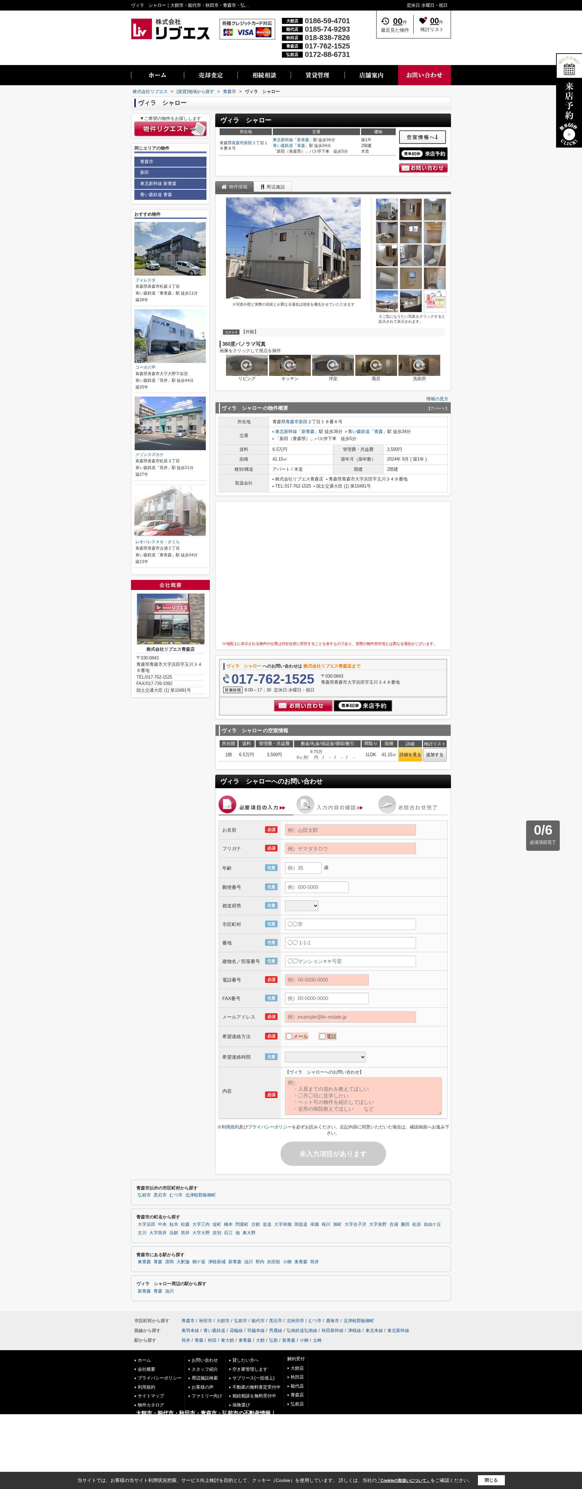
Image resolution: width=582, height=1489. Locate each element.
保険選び (241, 1404)
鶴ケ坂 (198, 1262)
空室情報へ (421, 137)
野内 (260, 1262)
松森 (185, 1224)
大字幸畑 (283, 1224)
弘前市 (144, 1195)
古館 (255, 1224)
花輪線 (236, 1330)
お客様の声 (203, 1387)
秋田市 (205, 1320)
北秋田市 (295, 1320)
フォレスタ (145, 280)
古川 (142, 1233)
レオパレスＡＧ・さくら (157, 541)
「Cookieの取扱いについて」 (403, 1480)
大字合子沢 (355, 1224)
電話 (331, 1036)
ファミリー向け (207, 1395)
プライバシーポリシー (270, 1126)
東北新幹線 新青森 (158, 183)
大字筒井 (158, 1233)
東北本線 (374, 1330)
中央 (162, 1224)
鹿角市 (332, 1320)
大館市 (223, 1320)
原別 (217, 1233)
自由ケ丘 (432, 1224)
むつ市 (176, 1195)
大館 (260, 1340)
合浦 (393, 1224)
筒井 (185, 1233)
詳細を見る (410, 754)
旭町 (337, 1224)
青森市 (238, 143)
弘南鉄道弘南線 (302, 1330)
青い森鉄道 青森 (156, 194)
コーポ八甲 (145, 367)
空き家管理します (249, 1369)
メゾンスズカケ (149, 454)
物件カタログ (151, 1404)
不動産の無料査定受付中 (256, 1387)
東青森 (144, 1262)
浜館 (173, 1233)
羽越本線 (256, 1330)
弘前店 (297, 1403)
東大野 (249, 1233)
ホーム (144, 1360)
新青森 (303, 139)
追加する (435, 754)
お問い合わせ (205, 1360)
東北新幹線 (283, 139)
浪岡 (169, 1262)
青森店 (297, 1394)
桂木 (173, 1224)
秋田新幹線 (333, 1330)
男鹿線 (275, 1330)
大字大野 (201, 1233)
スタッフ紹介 (205, 1369)
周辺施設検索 (205, 1378)
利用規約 (230, 1126)
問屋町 (242, 1224)
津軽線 (354, 1330)
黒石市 (160, 1195)
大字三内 (201, 1224)
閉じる (491, 1480)
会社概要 (146, 1369)
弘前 (273, 1340)
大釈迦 (183, 1262)
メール (300, 1036)
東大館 (227, 1340)
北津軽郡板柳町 (200, 1195)
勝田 (405, 1224)
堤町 (217, 1224)
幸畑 (314, 1224)
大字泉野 (378, 1224)
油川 (248, 1262)
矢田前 (273, 1262)
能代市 (258, 1320)
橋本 (228, 1224)
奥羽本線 (190, 1330)
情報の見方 (437, 398)
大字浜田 (146, 1224)
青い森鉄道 (283, 145)
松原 (416, 1224)
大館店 (297, 1368)
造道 (267, 1224)
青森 (301, 145)
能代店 (297, 1386)
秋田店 (297, 1376)
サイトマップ (151, 1395)
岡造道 (301, 1224)
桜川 (326, 1224)
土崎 (317, 1340)
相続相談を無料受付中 (254, 1395)
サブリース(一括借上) (253, 1378)
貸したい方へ (245, 1360)
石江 (228, 1233)
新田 (248, 143)
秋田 (212, 1340)
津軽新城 (217, 1262)
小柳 (287, 1262)
